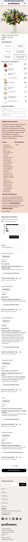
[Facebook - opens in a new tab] (3, 519)
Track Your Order (6, 513)
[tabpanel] (14, 20)
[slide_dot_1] (13, 32)
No (20, 278)
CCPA (3, 535)
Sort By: (4, 245)
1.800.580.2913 (5, 514)
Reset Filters (14, 236)
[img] (14, 20)
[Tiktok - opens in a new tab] (21, 519)
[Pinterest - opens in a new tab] (17, 519)
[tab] (14, 20)
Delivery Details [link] (15, 203)
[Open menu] (2, 3)
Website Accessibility (6, 528)
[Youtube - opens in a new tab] (14, 519)
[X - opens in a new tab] (10, 519)
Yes (16, 278)
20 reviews (11, 37)
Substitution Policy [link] (7, 208)
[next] (27, 21)
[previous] (1, 21)
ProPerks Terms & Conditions (8, 532)
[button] (2, 3)
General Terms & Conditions (8, 530)
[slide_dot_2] (14, 32)
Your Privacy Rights (6, 537)
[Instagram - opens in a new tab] (6, 519)
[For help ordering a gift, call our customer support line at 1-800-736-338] (14, 4)
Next (16, 465)
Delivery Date (6, 113)
